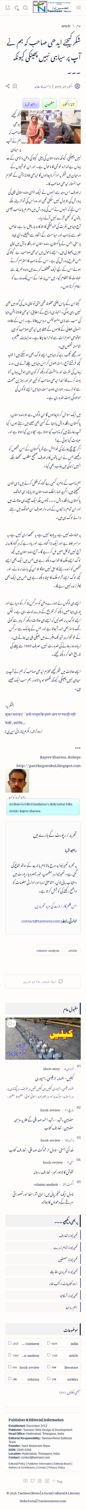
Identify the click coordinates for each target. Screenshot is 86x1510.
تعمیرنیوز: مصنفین (67, 1259)
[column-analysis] (48, 949)
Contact (41, 1467)
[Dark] (16, 8)
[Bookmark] (7, 7)
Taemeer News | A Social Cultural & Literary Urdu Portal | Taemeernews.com (49, 1496)
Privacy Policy (56, 1467)
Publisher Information (39, 1463)
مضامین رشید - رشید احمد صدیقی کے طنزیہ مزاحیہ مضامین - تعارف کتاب (44, 1122)
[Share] (7, 86)
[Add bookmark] (14, 86)
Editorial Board (62, 1463)
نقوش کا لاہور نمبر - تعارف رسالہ (53, 1171)
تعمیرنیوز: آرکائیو (68, 1295)
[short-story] (51, 1068)
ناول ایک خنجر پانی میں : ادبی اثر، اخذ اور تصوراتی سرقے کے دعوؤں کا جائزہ (43, 1197)
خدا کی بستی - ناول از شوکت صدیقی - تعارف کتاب (41, 1149)
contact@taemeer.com (41, 920)
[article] (73, 949)
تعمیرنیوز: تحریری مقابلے (63, 1271)
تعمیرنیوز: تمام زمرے (65, 1246)
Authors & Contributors (22, 1467)
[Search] (25, 8)
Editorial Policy (17, 1463)
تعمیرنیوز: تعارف (68, 1235)
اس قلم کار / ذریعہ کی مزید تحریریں (56, 905)
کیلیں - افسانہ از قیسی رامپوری (54, 1077)
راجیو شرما (31, 103)
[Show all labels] (70, 1391)
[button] (11, 1023)
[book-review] (50, 1109)
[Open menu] (78, 8)
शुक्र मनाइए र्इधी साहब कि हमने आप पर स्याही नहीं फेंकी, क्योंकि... (40, 717)
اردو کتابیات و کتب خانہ (63, 1283)
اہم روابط (71, 1307)
